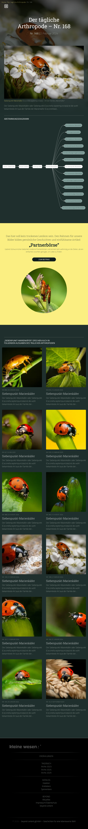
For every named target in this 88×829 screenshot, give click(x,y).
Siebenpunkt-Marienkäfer (13, 100)
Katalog (46, 780)
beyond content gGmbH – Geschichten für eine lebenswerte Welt (48, 821)
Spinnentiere (46, 789)
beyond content (46, 805)
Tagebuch (46, 763)
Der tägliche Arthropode (16, 2)
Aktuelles (46, 799)
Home (4, 2)
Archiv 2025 (46, 772)
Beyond (46, 796)
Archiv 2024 (46, 769)
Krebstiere (46, 786)
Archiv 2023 (46, 766)
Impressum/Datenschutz (46, 802)
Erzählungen (46, 756)
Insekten (46, 783)
